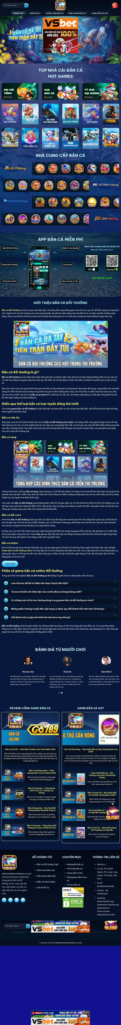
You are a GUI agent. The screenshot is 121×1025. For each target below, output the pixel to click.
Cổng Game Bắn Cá (77, 13)
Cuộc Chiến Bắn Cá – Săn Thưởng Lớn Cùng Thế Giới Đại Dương (102, 775)
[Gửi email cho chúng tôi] (23, 900)
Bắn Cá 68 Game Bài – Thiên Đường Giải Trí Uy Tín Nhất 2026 (41, 771)
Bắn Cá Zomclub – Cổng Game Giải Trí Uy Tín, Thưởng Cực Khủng (41, 790)
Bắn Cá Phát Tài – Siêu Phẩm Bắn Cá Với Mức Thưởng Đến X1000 (102, 794)
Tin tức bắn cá (73, 885)
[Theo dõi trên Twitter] (16, 900)
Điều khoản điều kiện (46, 876)
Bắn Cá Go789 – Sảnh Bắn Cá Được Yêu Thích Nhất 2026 (30, 749)
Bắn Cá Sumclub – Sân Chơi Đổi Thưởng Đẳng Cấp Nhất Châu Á (42, 809)
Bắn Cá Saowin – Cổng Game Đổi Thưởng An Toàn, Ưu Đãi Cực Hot (41, 826)
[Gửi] (26, 5)
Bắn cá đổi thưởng (10, 310)
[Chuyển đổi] (115, 581)
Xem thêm (10, 563)
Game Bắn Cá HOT (100, 13)
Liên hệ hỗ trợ (43, 887)
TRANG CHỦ (18, 13)
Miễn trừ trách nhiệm (46, 882)
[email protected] (105, 886)
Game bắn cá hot (75, 873)
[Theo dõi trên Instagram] (10, 900)
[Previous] (7, 676)
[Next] (114, 676)
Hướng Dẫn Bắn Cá (55, 13)
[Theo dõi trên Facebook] (4, 900)
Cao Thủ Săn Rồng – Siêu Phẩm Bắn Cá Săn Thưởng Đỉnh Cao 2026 (91, 750)
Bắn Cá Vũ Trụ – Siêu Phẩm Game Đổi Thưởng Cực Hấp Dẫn (102, 829)
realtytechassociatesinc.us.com (16, 873)
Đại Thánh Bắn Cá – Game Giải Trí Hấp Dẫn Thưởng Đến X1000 (102, 811)
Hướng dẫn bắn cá (75, 864)
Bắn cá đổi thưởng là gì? (48, 864)
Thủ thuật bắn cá (74, 868)
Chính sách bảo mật (46, 870)
